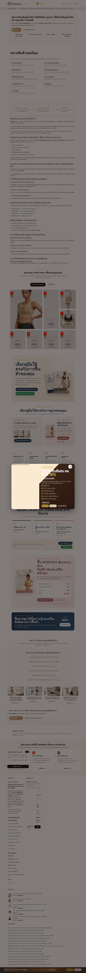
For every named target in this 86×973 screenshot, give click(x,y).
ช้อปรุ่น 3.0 (53, 506)
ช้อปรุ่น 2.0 (45, 506)
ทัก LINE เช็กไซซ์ (62, 506)
